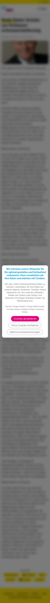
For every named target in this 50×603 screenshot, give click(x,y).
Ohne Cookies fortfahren (25, 325)
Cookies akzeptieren (25, 318)
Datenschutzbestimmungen (25, 332)
